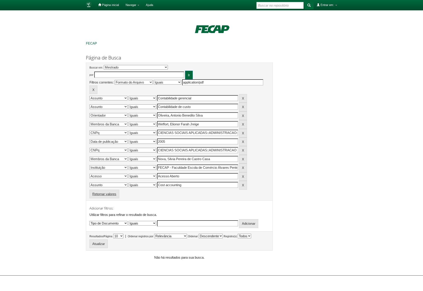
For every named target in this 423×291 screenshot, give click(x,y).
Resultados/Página (100, 236)
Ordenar (193, 236)
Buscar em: (96, 67)
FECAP (91, 43)
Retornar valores (104, 194)
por (91, 74)
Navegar (131, 5)
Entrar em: (327, 5)
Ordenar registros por (140, 236)
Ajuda (149, 5)
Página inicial (110, 5)
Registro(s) (230, 236)
